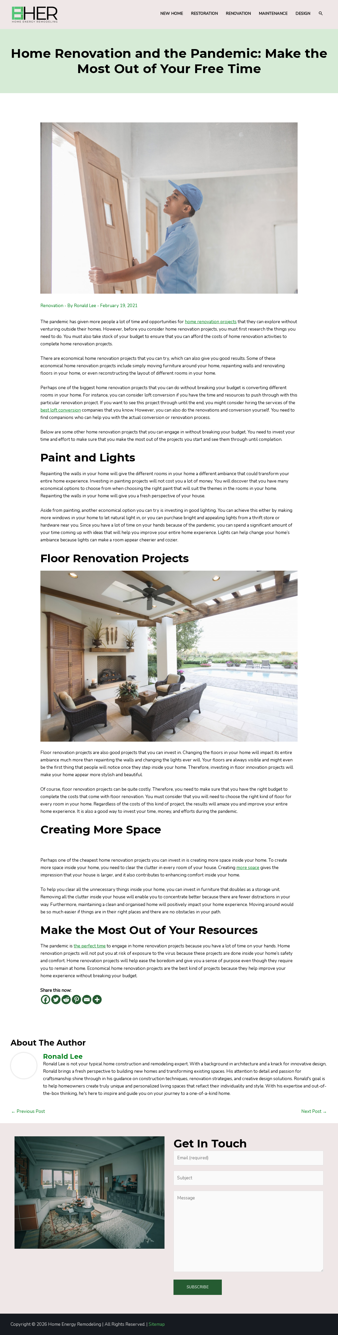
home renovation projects (211, 322)
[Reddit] (66, 999)
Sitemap (157, 1324)
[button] (320, 13)
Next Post (314, 1111)
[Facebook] (45, 999)
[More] (97, 999)
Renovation (51, 306)
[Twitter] (55, 999)
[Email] (86, 999)
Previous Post (28, 1111)
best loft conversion (60, 410)
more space (247, 868)
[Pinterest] (76, 999)
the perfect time (90, 946)
